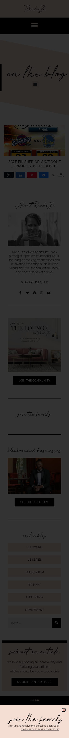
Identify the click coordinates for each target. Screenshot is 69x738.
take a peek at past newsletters (40, 729)
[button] (63, 710)
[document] (34, 369)
